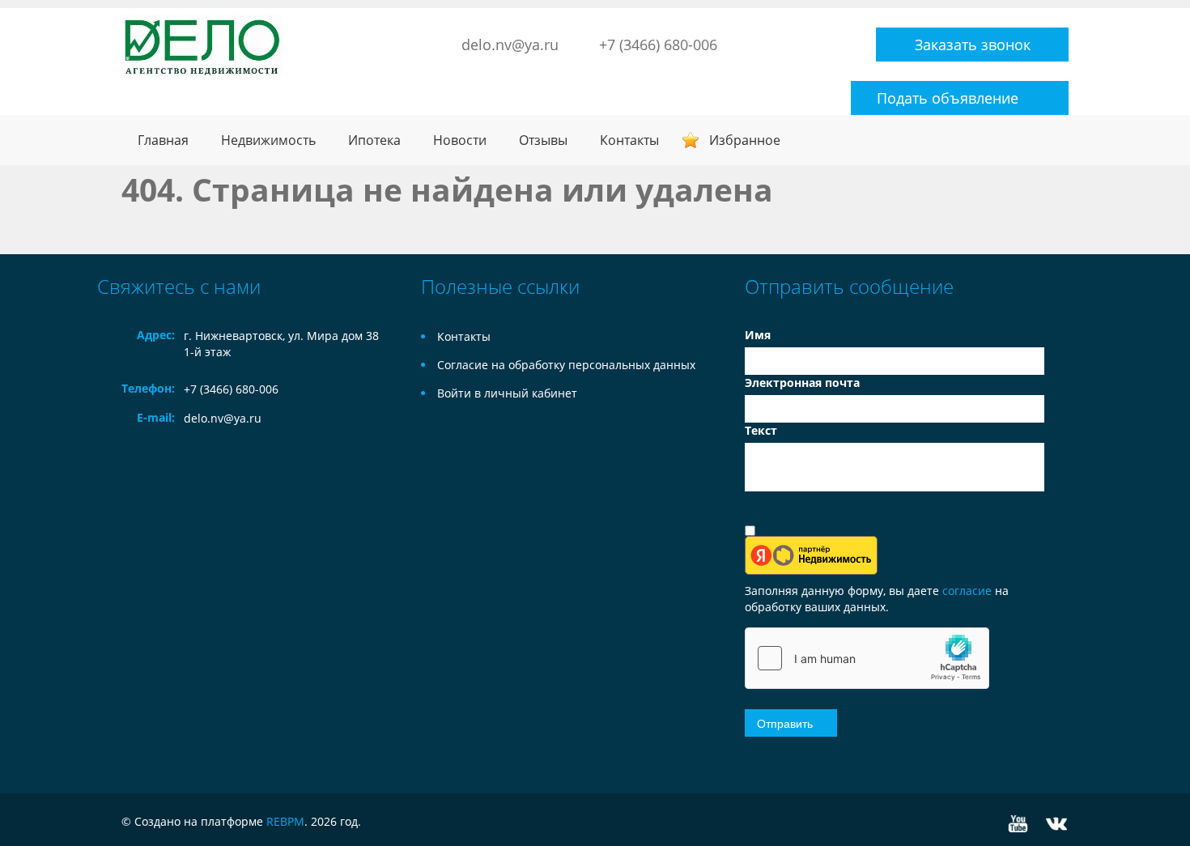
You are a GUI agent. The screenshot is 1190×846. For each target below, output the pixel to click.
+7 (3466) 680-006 (658, 44)
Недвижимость (268, 140)
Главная (163, 140)
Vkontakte (1056, 824)
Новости (460, 140)
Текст (761, 430)
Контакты (629, 140)
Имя (758, 334)
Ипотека (374, 140)
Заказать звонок (973, 44)
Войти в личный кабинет (507, 393)
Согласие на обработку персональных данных (566, 364)
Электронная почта (802, 382)
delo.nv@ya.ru (510, 44)
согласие (968, 590)
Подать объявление (947, 98)
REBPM (285, 821)
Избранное (744, 140)
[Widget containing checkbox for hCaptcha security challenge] (867, 658)
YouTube (1018, 824)
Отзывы (543, 140)
